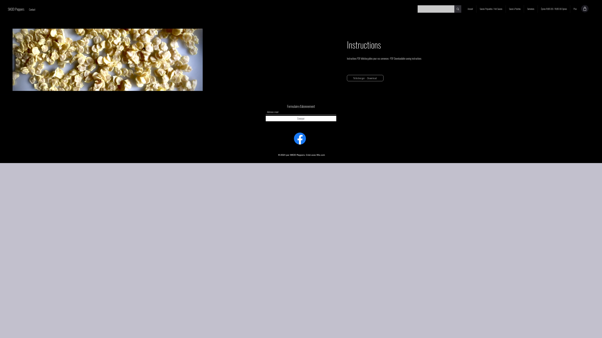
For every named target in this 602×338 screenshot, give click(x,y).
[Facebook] (300, 138)
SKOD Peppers (16, 9)
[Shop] (585, 8)
